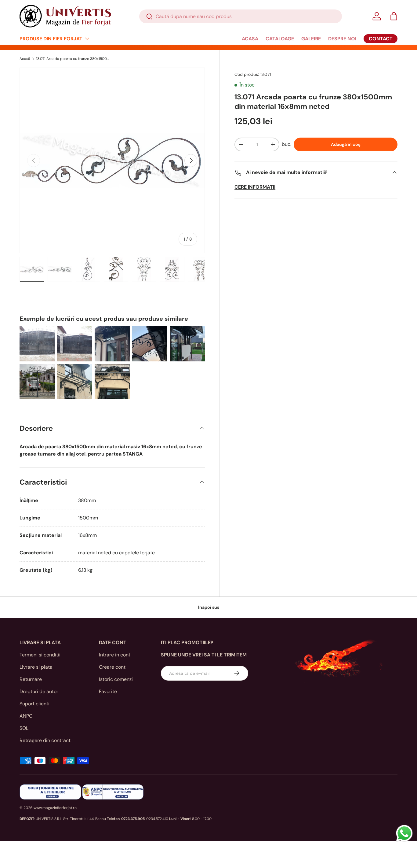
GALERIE (311, 38)
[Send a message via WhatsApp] (404, 833)
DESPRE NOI (342, 38)
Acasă (25, 59)
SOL (24, 728)
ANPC (26, 716)
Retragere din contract (45, 740)
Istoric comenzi (116, 679)
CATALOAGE (280, 38)
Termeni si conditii (40, 655)
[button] (394, 16)
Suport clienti (34, 703)
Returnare (31, 679)
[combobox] (240, 16)
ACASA (250, 38)
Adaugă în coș (346, 144)
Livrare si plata (36, 667)
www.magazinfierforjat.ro (55, 807)
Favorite (108, 691)
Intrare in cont (114, 655)
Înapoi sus (208, 607)
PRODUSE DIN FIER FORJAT (51, 38)
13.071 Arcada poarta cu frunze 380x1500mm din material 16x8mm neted (72, 59)
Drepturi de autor (39, 691)
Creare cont (112, 667)
